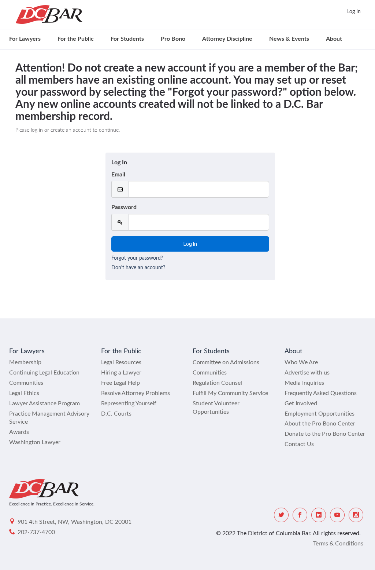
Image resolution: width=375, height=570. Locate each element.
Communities (26, 383)
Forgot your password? (137, 258)
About (334, 39)
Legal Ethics (24, 393)
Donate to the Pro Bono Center (325, 434)
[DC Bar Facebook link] (300, 515)
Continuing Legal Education (44, 373)
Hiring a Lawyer (121, 373)
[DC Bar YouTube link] (337, 515)
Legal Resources (121, 362)
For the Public (75, 39)
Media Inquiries (304, 383)
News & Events (289, 39)
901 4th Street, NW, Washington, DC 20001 (74, 522)
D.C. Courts (116, 414)
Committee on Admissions (226, 362)
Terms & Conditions (338, 544)
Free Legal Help (120, 383)
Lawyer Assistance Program (44, 403)
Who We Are (301, 362)
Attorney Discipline (227, 39)
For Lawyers (25, 39)
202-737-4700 (36, 532)
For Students (127, 39)
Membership (25, 362)
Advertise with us (307, 373)
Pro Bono (173, 39)
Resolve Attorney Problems (135, 393)
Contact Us (299, 444)
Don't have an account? (138, 267)
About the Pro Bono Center (320, 424)
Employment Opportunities (319, 414)
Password (124, 207)
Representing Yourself (128, 403)
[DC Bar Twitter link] (281, 515)
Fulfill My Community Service (230, 393)
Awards (19, 432)
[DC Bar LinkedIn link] (318, 515)
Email (118, 175)
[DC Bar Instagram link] (356, 515)
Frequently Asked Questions (321, 393)
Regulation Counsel (217, 383)
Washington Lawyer (34, 442)
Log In (354, 11)
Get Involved (301, 403)
